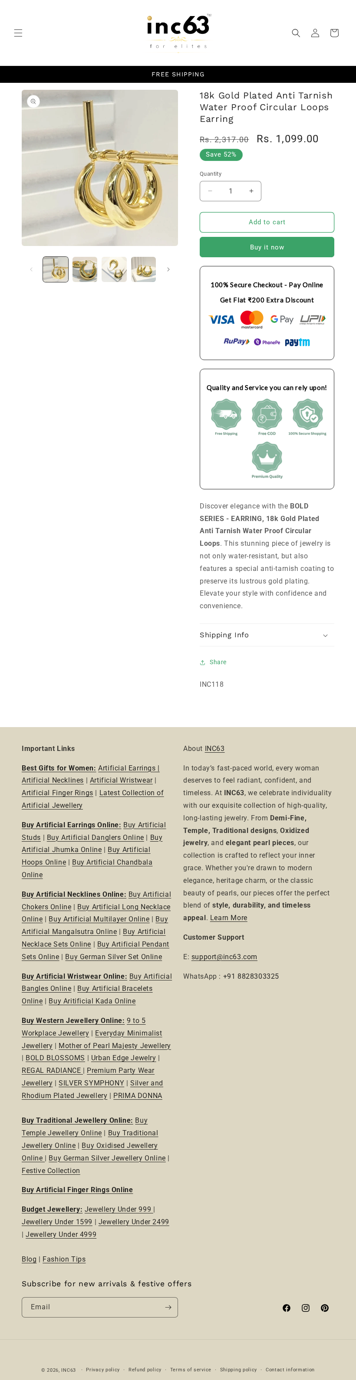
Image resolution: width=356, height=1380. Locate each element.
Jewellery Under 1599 (57, 1222)
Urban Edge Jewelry (123, 1058)
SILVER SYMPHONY (91, 1083)
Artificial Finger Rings (57, 793)
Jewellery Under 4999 (61, 1234)
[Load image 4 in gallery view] (143, 269)
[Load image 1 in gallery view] (55, 269)
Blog (29, 1259)
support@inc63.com (224, 957)
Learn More (228, 918)
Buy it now (267, 247)
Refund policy (145, 1370)
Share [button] (218, 662)
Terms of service (190, 1370)
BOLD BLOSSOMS (55, 1058)
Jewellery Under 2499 (134, 1222)
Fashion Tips (64, 1259)
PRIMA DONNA (137, 1096)
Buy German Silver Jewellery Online (107, 1158)
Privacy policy (103, 1370)
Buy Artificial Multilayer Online (99, 919)
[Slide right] (168, 269)
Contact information (290, 1370)
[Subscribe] (168, 1307)
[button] (18, 33)
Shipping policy (238, 1370)
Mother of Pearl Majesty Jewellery (115, 1046)
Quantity (210, 173)
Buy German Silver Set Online (113, 957)
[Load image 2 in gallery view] (85, 269)
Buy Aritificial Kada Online (92, 1001)
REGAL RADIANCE (52, 1070)
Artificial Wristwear (121, 780)
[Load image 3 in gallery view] (114, 269)
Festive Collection (51, 1171)
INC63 (215, 748)
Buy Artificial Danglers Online (95, 837)
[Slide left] (31, 269)
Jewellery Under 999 (119, 1209)
